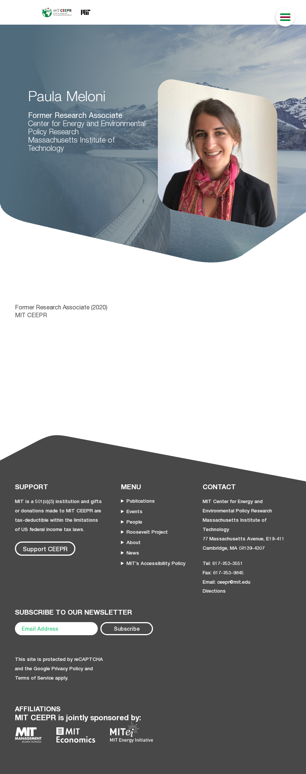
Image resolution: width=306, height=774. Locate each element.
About (134, 542)
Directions (214, 591)
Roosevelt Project (147, 532)
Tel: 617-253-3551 (223, 563)
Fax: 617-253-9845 (223, 572)
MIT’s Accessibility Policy (156, 563)
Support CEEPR (45, 548)
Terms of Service (34, 678)
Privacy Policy (67, 668)
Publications (141, 501)
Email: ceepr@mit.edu (226, 582)
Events (135, 511)
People (134, 522)
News (133, 553)
